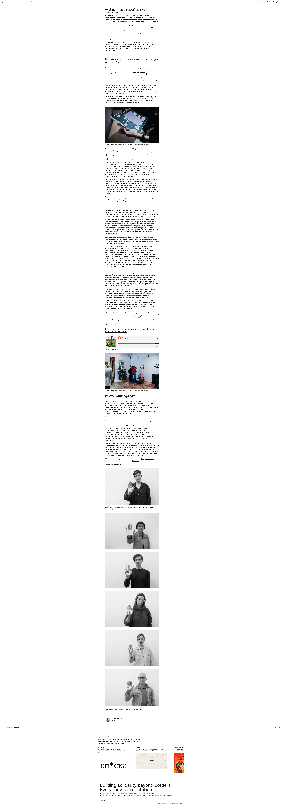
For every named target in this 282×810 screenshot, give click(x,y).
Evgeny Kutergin (109, 12)
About (108, 800)
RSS (182, 803)
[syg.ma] (2, 2)
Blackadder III (133, 274)
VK (168, 803)
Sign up (103, 800)
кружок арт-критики (110, 7)
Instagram (135, 461)
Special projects (103, 737)
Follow (113, 720)
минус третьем (139, 72)
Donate (33, 1)
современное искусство (125, 709)
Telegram (164, 803)
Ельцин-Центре (146, 186)
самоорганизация (138, 709)
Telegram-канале (147, 459)
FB (167, 803)
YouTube (176, 803)
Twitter (179, 803)
